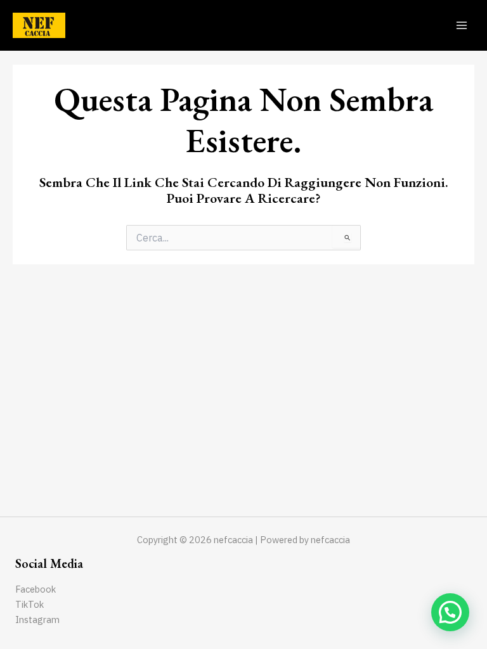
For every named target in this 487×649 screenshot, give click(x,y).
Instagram (37, 620)
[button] (450, 612)
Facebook (35, 589)
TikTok (29, 604)
